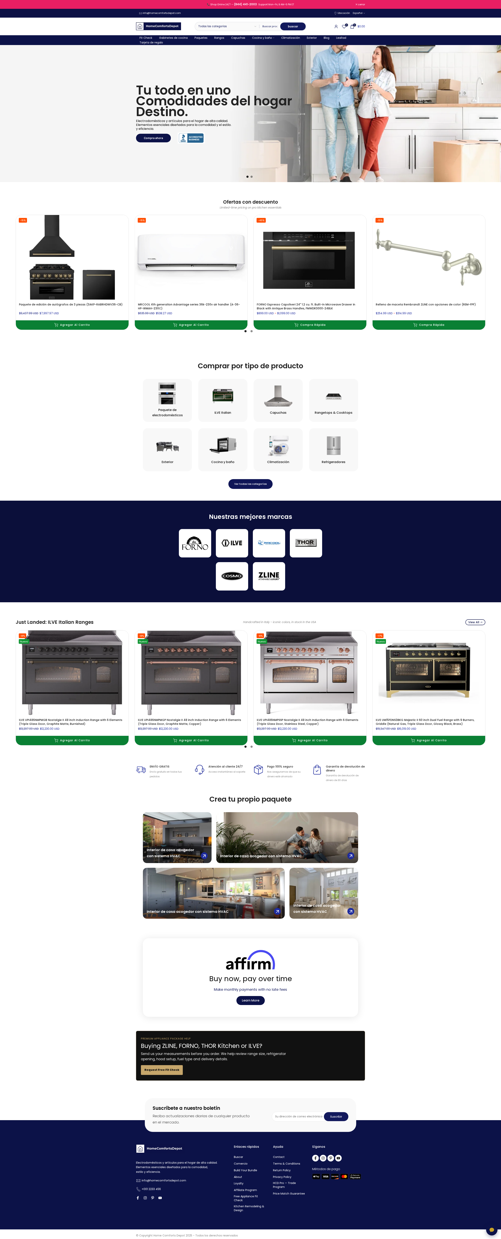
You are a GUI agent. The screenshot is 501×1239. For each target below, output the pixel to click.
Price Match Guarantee (289, 1194)
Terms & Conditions (286, 1164)
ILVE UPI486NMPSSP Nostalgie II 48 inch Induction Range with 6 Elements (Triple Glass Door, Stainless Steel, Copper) (307, 722)
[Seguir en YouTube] (160, 1198)
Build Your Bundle (245, 1170)
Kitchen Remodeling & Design (249, 1208)
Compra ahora (153, 138)
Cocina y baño (262, 38)
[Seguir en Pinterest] (152, 1198)
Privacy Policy (282, 1177)
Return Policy (282, 1170)
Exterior (312, 38)
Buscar (238, 1157)
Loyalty (238, 1183)
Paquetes (201, 38)
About (238, 1177)
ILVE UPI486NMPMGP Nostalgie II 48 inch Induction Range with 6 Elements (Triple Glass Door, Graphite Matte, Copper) (189, 722)
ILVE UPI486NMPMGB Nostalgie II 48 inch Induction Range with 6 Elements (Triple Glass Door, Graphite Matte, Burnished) (70, 722)
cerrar (141, 4)
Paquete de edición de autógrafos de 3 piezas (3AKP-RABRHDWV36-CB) (71, 304)
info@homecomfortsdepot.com (162, 13)
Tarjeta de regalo (151, 42)
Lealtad (341, 38)
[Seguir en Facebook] (138, 1198)
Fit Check (146, 38)
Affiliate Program (245, 1190)
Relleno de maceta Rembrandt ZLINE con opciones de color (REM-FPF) (426, 304)
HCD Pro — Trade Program (284, 1185)
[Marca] (195, 543)
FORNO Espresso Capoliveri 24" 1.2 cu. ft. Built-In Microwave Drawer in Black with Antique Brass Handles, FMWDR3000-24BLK (306, 306)
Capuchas (238, 38)
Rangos (219, 38)
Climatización (290, 38)
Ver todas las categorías (250, 484)
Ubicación (344, 13)
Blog (326, 38)
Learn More (250, 1000)
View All (473, 622)
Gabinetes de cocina (173, 38)
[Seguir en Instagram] (145, 1198)
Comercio (241, 1164)
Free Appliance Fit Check (246, 1198)
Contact (279, 1157)
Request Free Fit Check (161, 1070)
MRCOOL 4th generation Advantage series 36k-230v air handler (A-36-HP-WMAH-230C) (189, 306)
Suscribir (336, 1116)
